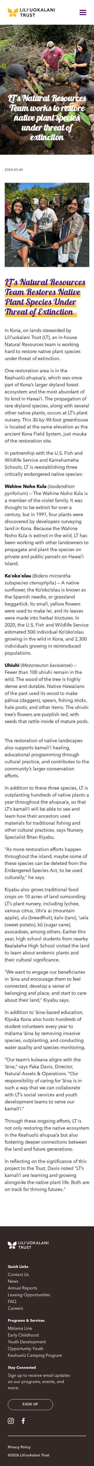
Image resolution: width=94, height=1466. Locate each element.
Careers (15, 1309)
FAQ (12, 1302)
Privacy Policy (19, 1447)
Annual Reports (22, 1288)
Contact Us (18, 1275)
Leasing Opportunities (29, 1295)
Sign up (30, 1404)
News (13, 1282)
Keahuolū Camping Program (35, 1356)
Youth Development (27, 1342)
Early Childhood (23, 1335)
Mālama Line (20, 1329)
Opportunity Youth (25, 1349)
